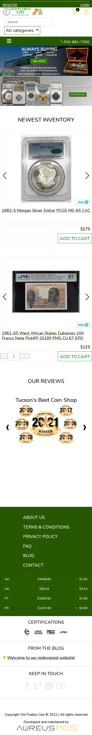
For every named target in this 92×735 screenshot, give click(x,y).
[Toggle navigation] (9, 41)
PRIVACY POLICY (40, 537)
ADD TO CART (75, 239)
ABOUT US (34, 518)
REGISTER (10, 5)
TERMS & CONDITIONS (46, 527)
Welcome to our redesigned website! (41, 657)
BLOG (28, 556)
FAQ (27, 546)
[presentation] (5, 167)
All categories (20, 30)
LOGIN (84, 5)
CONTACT (33, 565)
